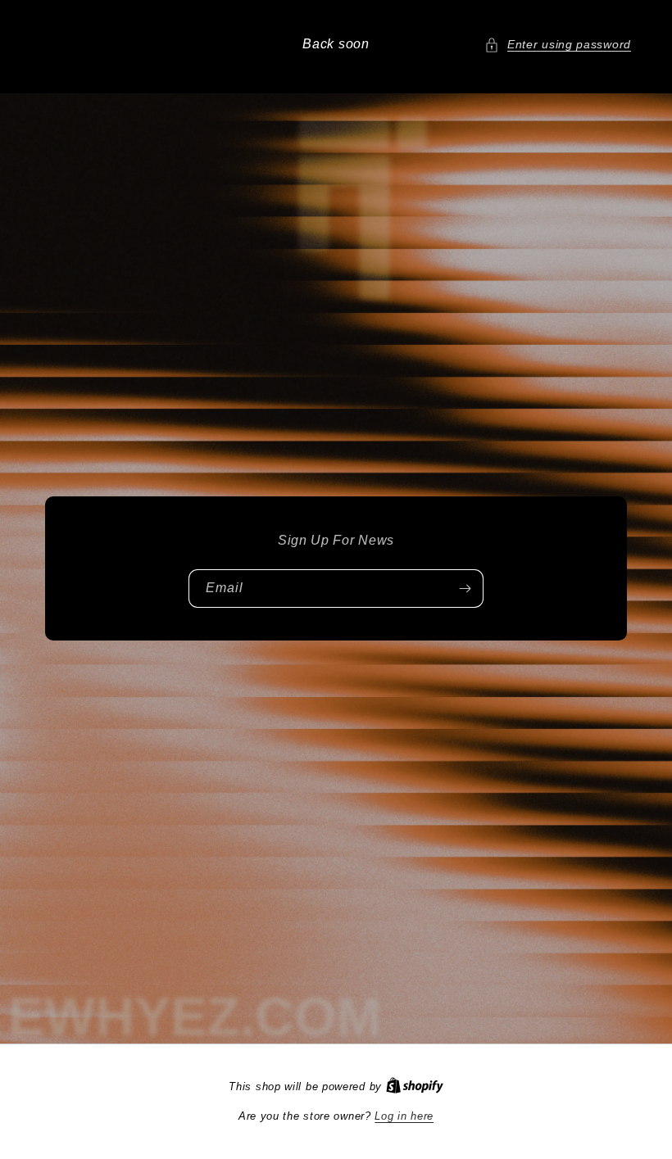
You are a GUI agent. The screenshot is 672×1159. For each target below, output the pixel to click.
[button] (557, 44)
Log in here (404, 1116)
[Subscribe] (465, 588)
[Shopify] (414, 1086)
